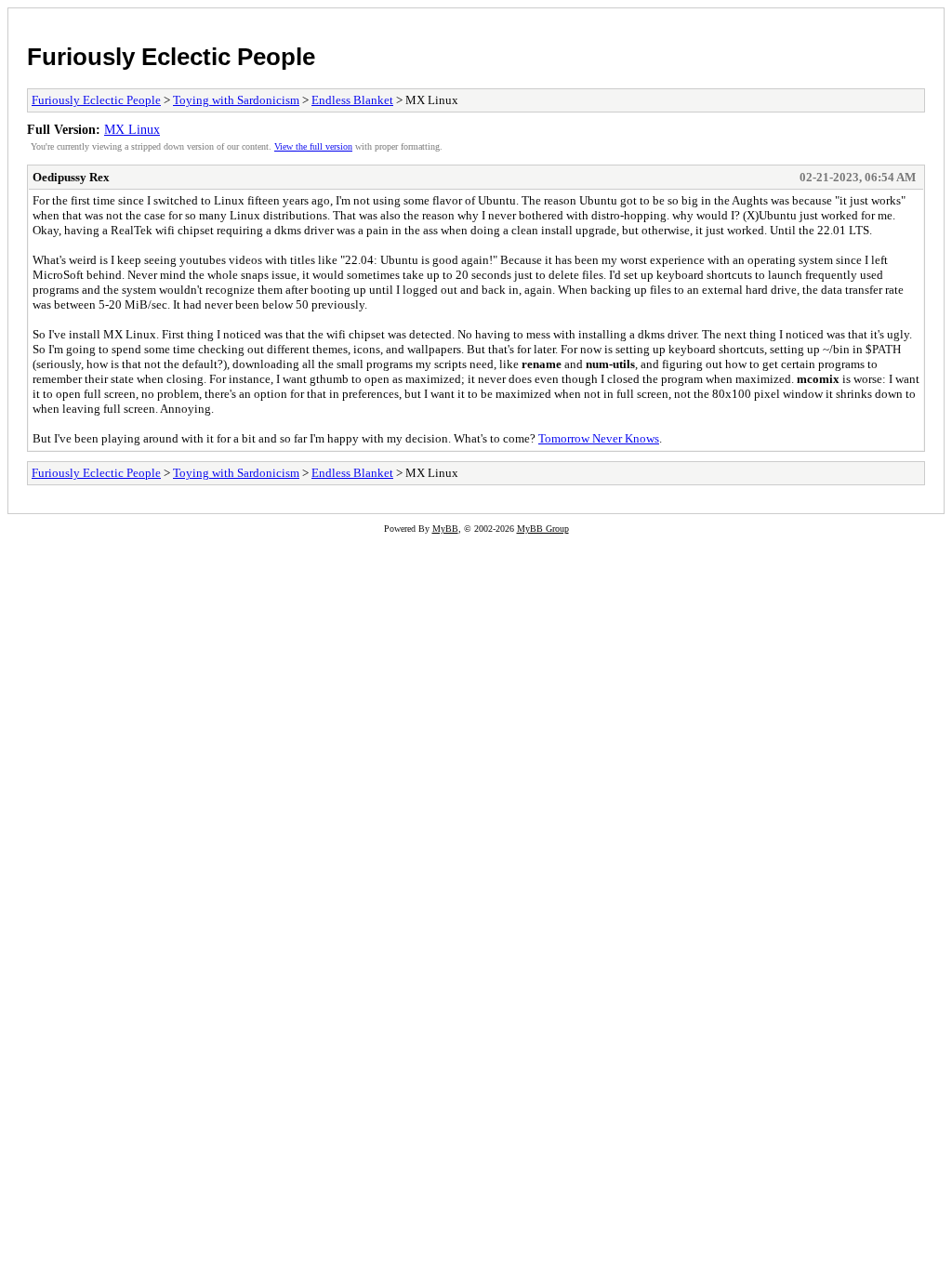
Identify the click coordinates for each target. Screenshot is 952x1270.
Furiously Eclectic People (171, 57)
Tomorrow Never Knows (598, 438)
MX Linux (132, 129)
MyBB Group (543, 528)
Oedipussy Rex (71, 177)
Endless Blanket (352, 100)
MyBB (445, 528)
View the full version (313, 146)
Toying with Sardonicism (236, 100)
